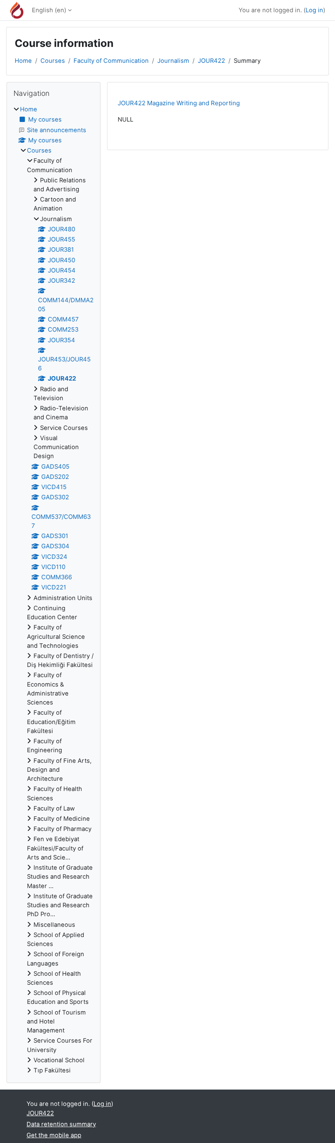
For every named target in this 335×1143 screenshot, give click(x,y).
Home (23, 60)
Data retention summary (61, 1124)
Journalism (173, 60)
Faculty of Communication (111, 60)
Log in (314, 10)
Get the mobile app (54, 1135)
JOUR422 (211, 60)
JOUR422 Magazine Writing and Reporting (179, 103)
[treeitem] (53, 590)
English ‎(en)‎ (49, 10)
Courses (52, 60)
